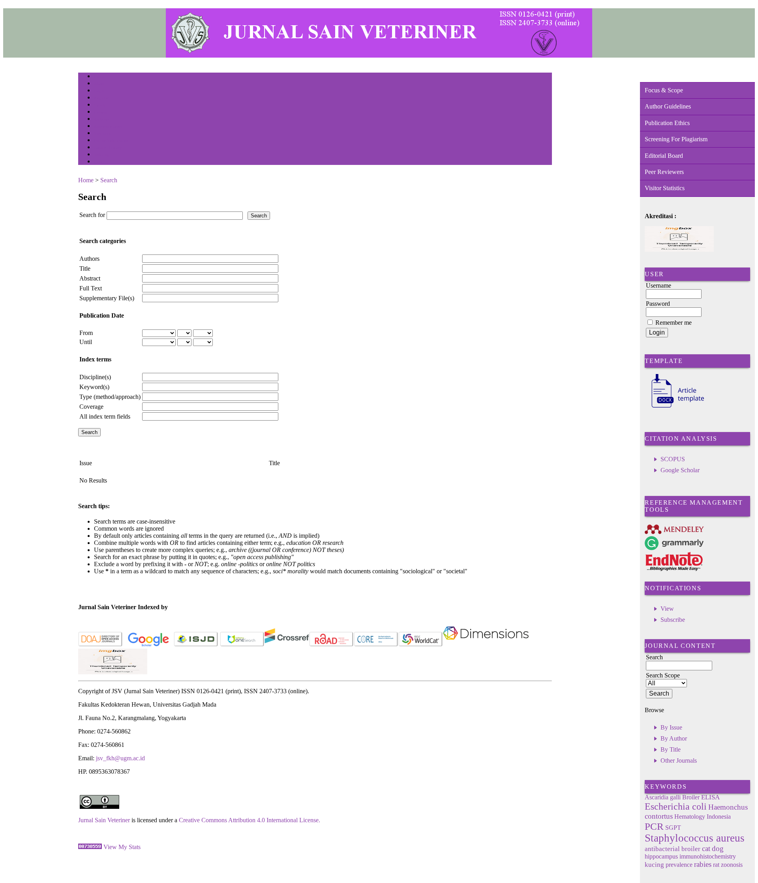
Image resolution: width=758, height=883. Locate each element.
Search (99, 105)
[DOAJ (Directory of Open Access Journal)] (100, 645)
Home (99, 77)
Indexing (101, 155)
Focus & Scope (664, 90)
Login (99, 91)
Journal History (108, 148)
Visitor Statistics (665, 188)
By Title (670, 749)
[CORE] (376, 645)
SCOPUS (672, 459)
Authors (89, 258)
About (99, 84)
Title (84, 268)
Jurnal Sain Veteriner (104, 820)
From (86, 332)
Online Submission (111, 140)
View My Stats (122, 847)
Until (85, 342)
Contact (101, 162)
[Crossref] (287, 645)
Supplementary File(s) (106, 298)
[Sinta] (112, 672)
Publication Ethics (667, 123)
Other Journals (678, 760)
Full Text (90, 288)
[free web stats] (90, 847)
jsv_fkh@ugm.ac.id (120, 758)
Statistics (102, 133)
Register (101, 98)
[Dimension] (486, 645)
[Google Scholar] (148, 645)
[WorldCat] (420, 645)
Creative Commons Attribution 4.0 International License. (249, 820)
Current (100, 112)
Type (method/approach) (110, 396)
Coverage (91, 406)
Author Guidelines (668, 106)
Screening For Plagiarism (676, 139)
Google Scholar (680, 470)
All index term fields (104, 416)
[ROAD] (331, 645)
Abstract (89, 278)
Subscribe (672, 619)
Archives (101, 119)
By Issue (671, 727)
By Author (673, 738)
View (667, 608)
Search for (92, 214)
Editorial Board (664, 155)
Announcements (108, 126)
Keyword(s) (94, 387)
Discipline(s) (95, 377)
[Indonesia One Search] (242, 645)
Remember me (673, 322)
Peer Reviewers (664, 171)
